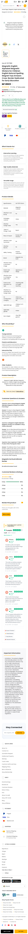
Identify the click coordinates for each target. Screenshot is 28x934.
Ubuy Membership (7, 772)
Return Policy (5, 790)
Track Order (5, 761)
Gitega (4, 851)
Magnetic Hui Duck (7, 12)
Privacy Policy (19, 919)
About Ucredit (6, 795)
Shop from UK (16, 903)
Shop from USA (7, 903)
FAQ (3, 792)
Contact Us (5, 751)
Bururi (3, 864)
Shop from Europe (19, 912)
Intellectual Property (8, 756)
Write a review (6, 514)
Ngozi (3, 854)
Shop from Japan (7, 905)
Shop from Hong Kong (8, 907)
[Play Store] (16, 882)
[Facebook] (3, 925)
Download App (6, 782)
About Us (4, 748)
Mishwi (4, 856)
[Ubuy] (6, 1)
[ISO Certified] (17, 895)
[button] (16, 2)
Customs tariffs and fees (9, 764)
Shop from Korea (7, 909)
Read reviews (7, 535)
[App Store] (6, 882)
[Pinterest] (15, 925)
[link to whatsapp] (9, 45)
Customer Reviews (7, 787)
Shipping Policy (6, 767)
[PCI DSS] (5, 895)
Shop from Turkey (7, 912)
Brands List (5, 784)
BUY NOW (21, 931)
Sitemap (4, 759)
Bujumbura (5, 848)
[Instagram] (6, 925)
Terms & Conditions (8, 919)
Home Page (5, 9)
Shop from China (18, 909)
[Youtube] (9, 925)
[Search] (25, 5)
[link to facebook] (14, 45)
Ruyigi (3, 862)
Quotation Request (7, 753)
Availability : (5, 90)
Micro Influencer (6, 769)
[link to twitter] (18, 45)
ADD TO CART (7, 931)
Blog (3, 800)
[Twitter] (12, 925)
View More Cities (7, 870)
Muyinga (4, 859)
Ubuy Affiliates (6, 803)
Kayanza (4, 867)
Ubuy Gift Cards (6, 798)
